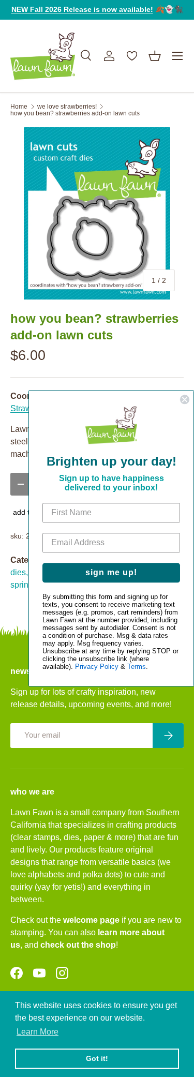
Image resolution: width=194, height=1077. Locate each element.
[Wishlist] (132, 55)
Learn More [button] (37, 1031)
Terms (136, 667)
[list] (97, 213)
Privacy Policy (96, 667)
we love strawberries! (67, 106)
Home (18, 106)
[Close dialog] (185, 399)
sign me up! (111, 573)
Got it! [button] (97, 1058)
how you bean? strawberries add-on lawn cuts (75, 113)
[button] (154, 55)
